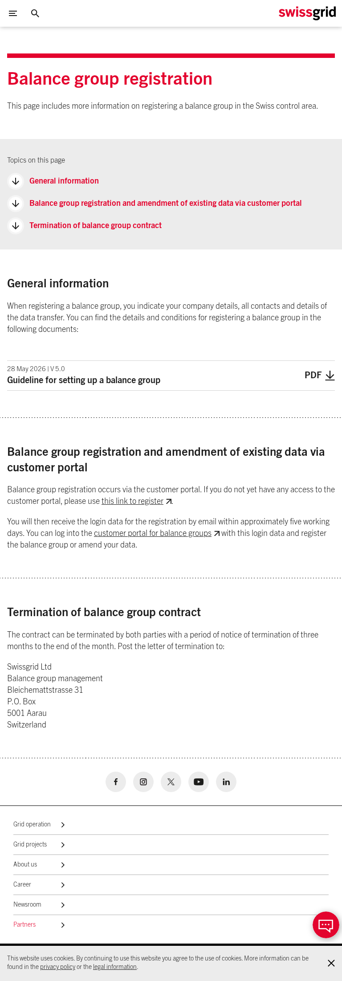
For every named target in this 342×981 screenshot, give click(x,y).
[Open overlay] (326, 925)
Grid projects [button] (30, 845)
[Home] (307, 13)
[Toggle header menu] (13, 13)
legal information (115, 967)
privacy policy (57, 967)
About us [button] (25, 865)
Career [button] (22, 885)
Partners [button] (24, 925)
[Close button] (35, 13)
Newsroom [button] (27, 905)
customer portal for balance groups (153, 534)
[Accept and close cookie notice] (331, 963)
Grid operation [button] (32, 825)
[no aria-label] (116, 782)
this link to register (132, 502)
